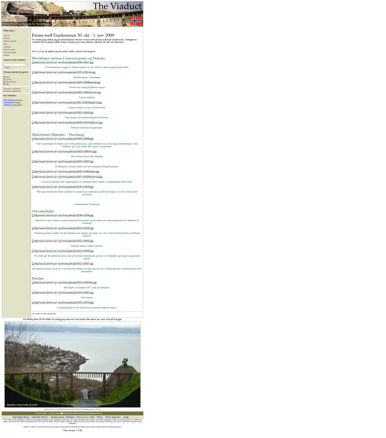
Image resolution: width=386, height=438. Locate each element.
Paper (7, 77)
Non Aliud (8, 100)
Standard (69, 417)
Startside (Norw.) (40, 417)
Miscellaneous (11, 82)
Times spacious (113, 417)
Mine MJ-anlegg (9, 49)
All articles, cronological (12, 89)
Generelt (6, 35)
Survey (8, 79)
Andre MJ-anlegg (9, 52)
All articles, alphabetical (11, 91)
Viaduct (7, 105)
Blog (7, 84)
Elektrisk (6, 38)
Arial (92, 417)
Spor (5, 44)
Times (100, 417)
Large (126, 417)
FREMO (6, 55)
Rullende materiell (9, 41)
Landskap (7, 47)
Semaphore (9, 102)
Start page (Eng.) (20, 417)
